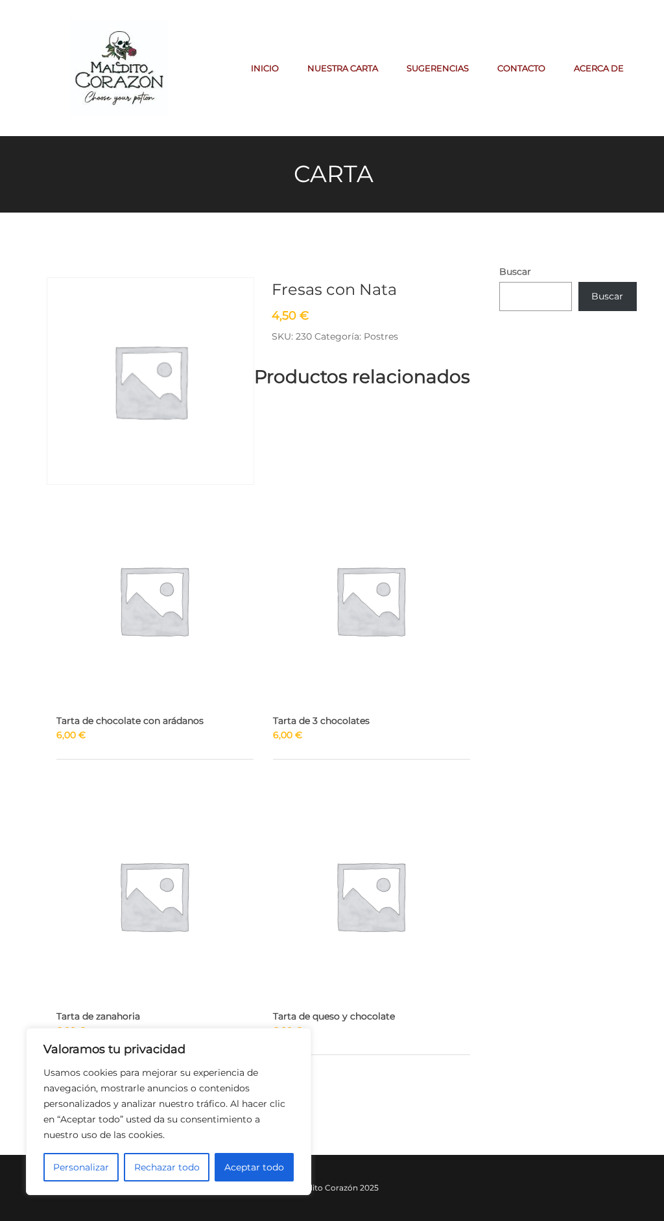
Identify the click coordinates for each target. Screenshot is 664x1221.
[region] (168, 1111)
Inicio (265, 68)
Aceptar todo (254, 1167)
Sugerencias (438, 68)
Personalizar (81, 1167)
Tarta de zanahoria (98, 1016)
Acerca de (599, 68)
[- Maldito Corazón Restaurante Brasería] (119, 67)
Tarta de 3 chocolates (321, 721)
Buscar (515, 271)
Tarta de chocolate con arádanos (130, 721)
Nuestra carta (342, 68)
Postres (381, 336)
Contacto (521, 68)
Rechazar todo (167, 1167)
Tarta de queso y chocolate (334, 1016)
